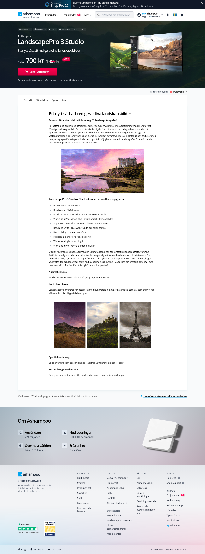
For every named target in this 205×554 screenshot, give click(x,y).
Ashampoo (174, 525)
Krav (64, 100)
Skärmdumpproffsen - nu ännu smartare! (96, 2)
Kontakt (111, 498)
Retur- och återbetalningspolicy (146, 510)
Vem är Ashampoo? (117, 477)
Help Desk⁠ (172, 477)
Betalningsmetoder (147, 501)
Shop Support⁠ (174, 482)
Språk (55, 100)
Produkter (50, 15)
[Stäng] (201, 3)
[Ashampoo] (29, 474)
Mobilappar (83, 503)
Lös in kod (172, 510)
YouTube (56, 549)
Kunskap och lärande (84, 509)
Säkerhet (82, 492)
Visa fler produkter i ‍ (167, 91)
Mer (86, 15)
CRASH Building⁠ (116, 503)
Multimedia (83, 477)
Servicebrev (173, 520)
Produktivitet (84, 487)
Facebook (38, 549)
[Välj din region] (175, 15)
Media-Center (114, 533)
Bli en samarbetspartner (116, 527)
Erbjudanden (71, 15)
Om (138, 477)
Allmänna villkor (145, 482)
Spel (79, 498)
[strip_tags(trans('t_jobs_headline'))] (49, 528)
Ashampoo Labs (115, 487)
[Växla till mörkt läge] (167, 15)
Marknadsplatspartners (118, 520)
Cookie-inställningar (143, 494)
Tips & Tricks (173, 515)
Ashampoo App (175, 505)
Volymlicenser (114, 515)
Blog (23, 549)
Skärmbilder (42, 100)
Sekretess (142, 487)
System (81, 482)
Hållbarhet (112, 482)
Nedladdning (173, 500)
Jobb (109, 492)
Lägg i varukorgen (39, 71)
